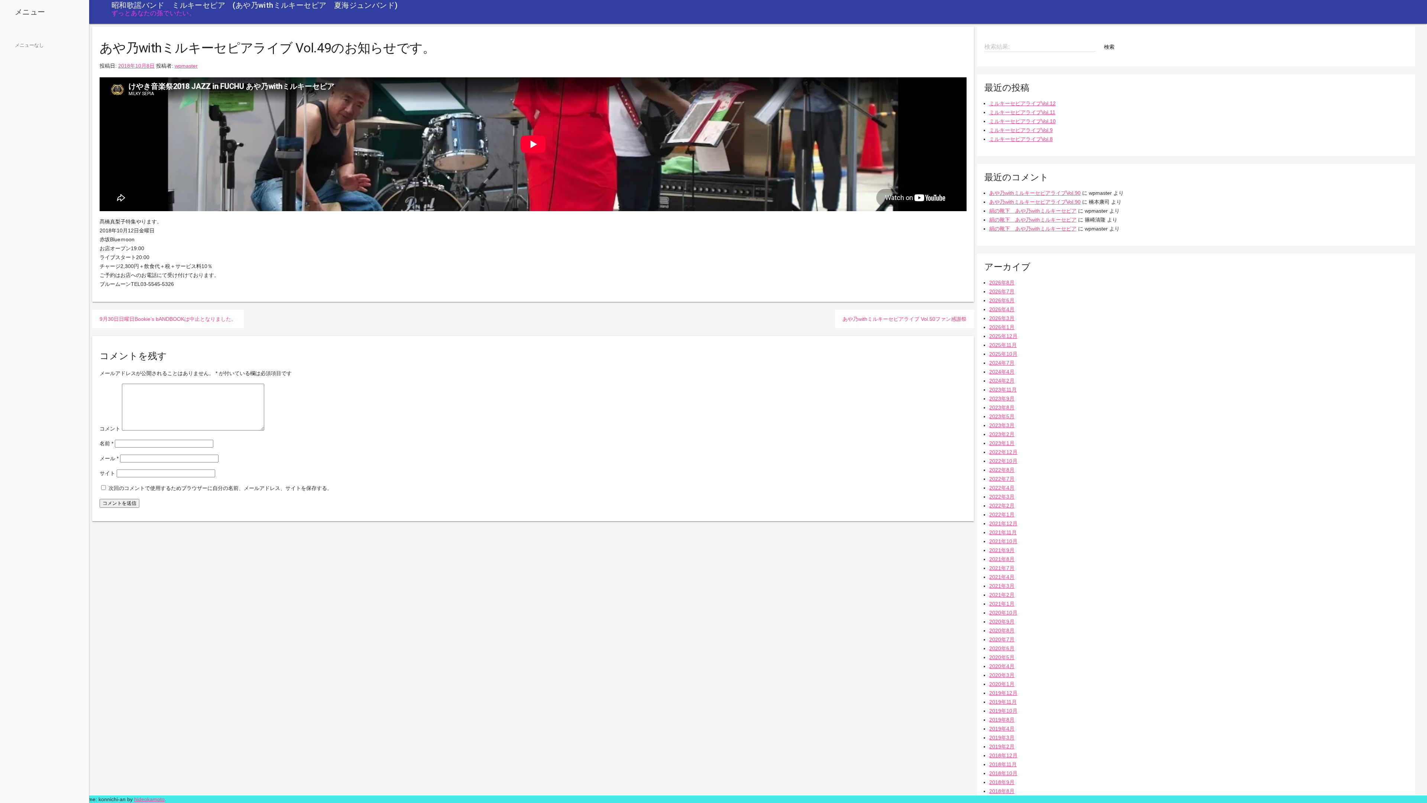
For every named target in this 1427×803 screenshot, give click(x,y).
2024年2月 (1002, 381)
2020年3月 (1002, 675)
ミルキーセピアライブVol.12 (1022, 103)
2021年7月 (1002, 568)
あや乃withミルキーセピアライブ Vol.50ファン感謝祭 (904, 319)
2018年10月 (1003, 773)
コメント (110, 429)
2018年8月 (1002, 791)
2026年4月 (1002, 309)
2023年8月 (1002, 407)
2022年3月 (1002, 497)
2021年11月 (1003, 532)
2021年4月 (1002, 577)
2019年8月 (1002, 720)
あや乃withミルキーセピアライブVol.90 (1035, 193)
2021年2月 (1002, 595)
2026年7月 (1002, 291)
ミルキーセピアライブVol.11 (1022, 112)
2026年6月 (1002, 300)
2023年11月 (1003, 390)
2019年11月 (1003, 702)
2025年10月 (1003, 354)
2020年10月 (1003, 613)
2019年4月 (1002, 729)
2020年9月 (1002, 622)
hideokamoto (149, 799)
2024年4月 (1002, 372)
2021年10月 (1003, 541)
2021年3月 (1002, 586)
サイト (107, 473)
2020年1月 (1002, 684)
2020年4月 (1002, 666)
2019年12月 (1003, 693)
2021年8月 (1002, 559)
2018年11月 (1003, 764)
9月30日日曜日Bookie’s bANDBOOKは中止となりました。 (168, 319)
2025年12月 (1003, 336)
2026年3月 (1002, 318)
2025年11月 (1003, 345)
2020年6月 (1002, 648)
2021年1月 (1002, 604)
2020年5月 (1002, 657)
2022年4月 (1002, 488)
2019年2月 (1002, 746)
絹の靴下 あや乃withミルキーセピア (1033, 211)
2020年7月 (1002, 639)
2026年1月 (1002, 327)
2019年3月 (1002, 738)
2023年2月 (1002, 434)
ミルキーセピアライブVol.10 (1022, 121)
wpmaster (186, 66)
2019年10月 (1003, 711)
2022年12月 (1003, 452)
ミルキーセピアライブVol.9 (1021, 130)
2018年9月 (1002, 782)
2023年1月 (1002, 443)
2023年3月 (1002, 425)
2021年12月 (1003, 523)
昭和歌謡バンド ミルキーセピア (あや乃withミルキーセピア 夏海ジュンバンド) (254, 5)
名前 (106, 443)
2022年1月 (1002, 514)
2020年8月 (1002, 630)
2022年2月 (1002, 506)
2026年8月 (1002, 283)
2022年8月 (1002, 470)
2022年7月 (1002, 479)
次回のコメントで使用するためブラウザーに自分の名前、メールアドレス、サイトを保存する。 (220, 488)
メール (109, 458)
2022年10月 (1003, 461)
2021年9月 (1002, 550)
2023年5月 (1002, 416)
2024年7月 (1002, 363)
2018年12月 (1003, 755)
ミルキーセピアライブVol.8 (1021, 139)
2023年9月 (1002, 399)
